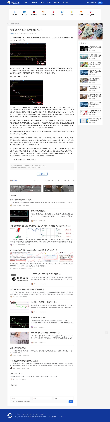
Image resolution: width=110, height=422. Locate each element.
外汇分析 (65, 2)
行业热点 (14, 211)
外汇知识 (56, 2)
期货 (17, 296)
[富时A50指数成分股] (19, 216)
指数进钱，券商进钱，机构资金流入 (44, 302)
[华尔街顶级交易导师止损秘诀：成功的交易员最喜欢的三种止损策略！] (84, 111)
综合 (17, 379)
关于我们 (17, 414)
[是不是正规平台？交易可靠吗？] (84, 47)
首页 (26, 2)
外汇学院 (19, 205)
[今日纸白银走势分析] (19, 322)
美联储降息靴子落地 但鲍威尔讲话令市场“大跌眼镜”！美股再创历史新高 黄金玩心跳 (40, 226)
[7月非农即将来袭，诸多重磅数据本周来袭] (84, 87)
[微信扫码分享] (52, 180)
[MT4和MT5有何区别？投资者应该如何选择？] (84, 119)
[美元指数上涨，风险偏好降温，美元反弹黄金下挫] (84, 95)
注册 (95, 2)
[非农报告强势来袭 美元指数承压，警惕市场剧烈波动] (84, 63)
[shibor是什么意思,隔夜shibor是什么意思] (19, 338)
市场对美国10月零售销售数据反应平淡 (24, 361)
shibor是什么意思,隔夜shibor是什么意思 (46, 333)
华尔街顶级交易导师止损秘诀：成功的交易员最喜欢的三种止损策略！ (94, 112)
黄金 (29, 244)
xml (66, 416)
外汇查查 (12, 33)
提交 (71, 401)
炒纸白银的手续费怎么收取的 (20, 200)
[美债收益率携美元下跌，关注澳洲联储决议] (84, 79)
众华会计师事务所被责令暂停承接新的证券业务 (27, 289)
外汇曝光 (30, 268)
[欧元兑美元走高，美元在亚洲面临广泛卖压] (84, 71)
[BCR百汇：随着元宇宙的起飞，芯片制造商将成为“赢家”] (84, 55)
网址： (56, 398)
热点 (42, 2)
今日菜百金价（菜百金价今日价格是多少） (46, 274)
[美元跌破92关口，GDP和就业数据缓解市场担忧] (84, 103)
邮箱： (35, 398)
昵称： (14, 398)
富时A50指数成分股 (38, 211)
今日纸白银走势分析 (38, 317)
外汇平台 (24, 414)
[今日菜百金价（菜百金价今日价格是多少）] (19, 279)
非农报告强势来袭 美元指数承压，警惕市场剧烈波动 (94, 64)
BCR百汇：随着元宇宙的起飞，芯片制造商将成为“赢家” (94, 56)
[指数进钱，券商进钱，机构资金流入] (19, 307)
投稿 (100, 2)
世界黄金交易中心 (16, 374)
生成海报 (47, 180)
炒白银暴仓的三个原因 (18, 348)
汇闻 (48, 2)
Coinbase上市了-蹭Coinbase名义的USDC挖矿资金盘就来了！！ (34, 250)
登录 (92, 2)
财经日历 (34, 2)
